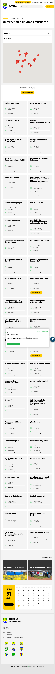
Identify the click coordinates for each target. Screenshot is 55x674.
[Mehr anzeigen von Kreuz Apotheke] (40, 214)
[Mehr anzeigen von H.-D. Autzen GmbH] (40, 115)
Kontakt (51, 2)
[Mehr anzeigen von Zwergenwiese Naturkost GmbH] (15, 394)
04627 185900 (11, 312)
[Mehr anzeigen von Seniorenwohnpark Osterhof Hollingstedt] (15, 314)
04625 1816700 (11, 451)
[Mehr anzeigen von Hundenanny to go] (40, 470)
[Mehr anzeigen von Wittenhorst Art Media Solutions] (40, 172)
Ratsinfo (46, 2)
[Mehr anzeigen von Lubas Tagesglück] (15, 452)
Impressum (13, 666)
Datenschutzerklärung (22, 666)
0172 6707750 (36, 195)
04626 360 (36, 391)
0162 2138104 (36, 506)
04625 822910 (36, 132)
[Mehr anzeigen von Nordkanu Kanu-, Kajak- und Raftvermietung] (40, 490)
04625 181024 (11, 487)
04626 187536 (36, 288)
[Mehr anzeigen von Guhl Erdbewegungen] (15, 214)
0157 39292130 (37, 468)
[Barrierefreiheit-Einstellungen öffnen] (52, 339)
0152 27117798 (36, 233)
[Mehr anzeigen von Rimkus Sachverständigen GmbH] (15, 172)
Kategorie (7, 33)
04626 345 (10, 373)
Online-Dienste (19, 2)
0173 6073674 (36, 525)
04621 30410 (10, 130)
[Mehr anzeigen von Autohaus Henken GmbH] (15, 375)
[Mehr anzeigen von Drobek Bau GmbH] (40, 508)
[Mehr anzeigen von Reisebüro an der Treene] (40, 375)
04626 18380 (10, 113)
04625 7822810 (11, 170)
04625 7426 (10, 187)
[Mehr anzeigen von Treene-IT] (15, 412)
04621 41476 (10, 469)
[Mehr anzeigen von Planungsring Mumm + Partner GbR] (40, 273)
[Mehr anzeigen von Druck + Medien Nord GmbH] (40, 153)
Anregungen (32, 666)
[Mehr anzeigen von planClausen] (40, 434)
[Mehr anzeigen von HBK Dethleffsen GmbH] (40, 252)
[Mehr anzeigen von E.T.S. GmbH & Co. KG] (15, 290)
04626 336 (10, 230)
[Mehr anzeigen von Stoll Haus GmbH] (15, 132)
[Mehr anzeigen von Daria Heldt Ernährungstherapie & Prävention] (15, 547)
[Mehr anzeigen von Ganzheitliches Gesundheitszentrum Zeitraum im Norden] (40, 235)
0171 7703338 (11, 506)
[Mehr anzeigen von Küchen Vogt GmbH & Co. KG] (15, 273)
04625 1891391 (36, 373)
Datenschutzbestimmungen (42, 331)
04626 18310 (10, 392)
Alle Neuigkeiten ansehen (47, 557)
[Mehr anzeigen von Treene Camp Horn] (15, 489)
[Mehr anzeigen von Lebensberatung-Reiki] (40, 452)
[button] (25, 55)
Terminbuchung (35, 2)
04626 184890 (36, 312)
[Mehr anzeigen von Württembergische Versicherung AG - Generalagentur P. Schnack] (40, 416)
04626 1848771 (11, 288)
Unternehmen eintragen (27, 92)
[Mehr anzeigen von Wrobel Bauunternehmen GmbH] (40, 134)
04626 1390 (36, 414)
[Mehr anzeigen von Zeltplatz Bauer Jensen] (40, 544)
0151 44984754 (11, 545)
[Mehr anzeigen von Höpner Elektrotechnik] (40, 393)
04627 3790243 (37, 191)
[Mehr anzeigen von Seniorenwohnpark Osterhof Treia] (40, 314)
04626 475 (36, 113)
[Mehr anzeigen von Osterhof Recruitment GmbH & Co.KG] (15, 353)
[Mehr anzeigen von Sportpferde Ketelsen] (15, 508)
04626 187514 (11, 252)
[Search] (41, 7)
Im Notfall (27, 2)
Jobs (41, 2)
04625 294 (36, 542)
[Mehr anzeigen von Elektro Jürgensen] (15, 189)
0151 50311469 (11, 212)
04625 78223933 (37, 170)
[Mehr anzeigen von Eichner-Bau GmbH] (15, 115)
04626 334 (36, 212)
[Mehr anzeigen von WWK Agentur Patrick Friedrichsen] (15, 153)
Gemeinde (7, 39)
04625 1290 (10, 410)
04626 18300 (36, 250)
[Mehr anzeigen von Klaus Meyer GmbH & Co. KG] (15, 471)
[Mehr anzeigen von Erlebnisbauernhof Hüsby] (40, 527)
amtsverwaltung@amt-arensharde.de (15, 637)
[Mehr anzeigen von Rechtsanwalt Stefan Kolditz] (15, 435)
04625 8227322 (37, 151)
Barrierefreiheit (40, 666)
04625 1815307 (37, 432)
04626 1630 (10, 271)
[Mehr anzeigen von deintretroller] (15, 522)
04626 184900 (36, 271)
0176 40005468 (37, 451)
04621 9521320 (11, 151)
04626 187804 (36, 351)
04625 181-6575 (11, 433)
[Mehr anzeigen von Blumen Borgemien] (15, 232)
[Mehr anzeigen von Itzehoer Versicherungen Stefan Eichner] (15, 254)
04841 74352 (36, 488)
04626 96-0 (9, 632)
